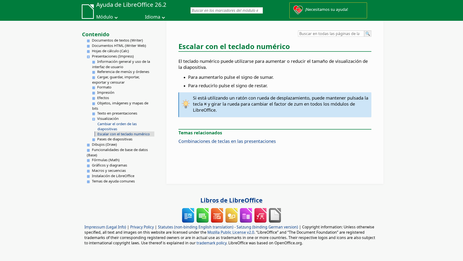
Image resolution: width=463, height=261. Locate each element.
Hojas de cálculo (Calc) (110, 50)
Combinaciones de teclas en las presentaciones (227, 141)
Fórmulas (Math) (106, 159)
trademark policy (211, 243)
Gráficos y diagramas (109, 165)
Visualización (108, 118)
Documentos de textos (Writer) (117, 40)
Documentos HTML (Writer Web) (119, 45)
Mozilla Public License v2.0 (230, 232)
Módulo (104, 17)
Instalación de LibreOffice (113, 175)
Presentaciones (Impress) (113, 56)
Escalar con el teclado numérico (123, 133)
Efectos (103, 97)
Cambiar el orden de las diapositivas (117, 126)
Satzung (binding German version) (267, 227)
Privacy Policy (142, 227)
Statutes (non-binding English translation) (195, 227)
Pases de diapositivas (114, 139)
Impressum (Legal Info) (105, 227)
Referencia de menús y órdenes (123, 71)
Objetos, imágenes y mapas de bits (120, 106)
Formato (104, 87)
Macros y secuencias (109, 170)
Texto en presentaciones (117, 113)
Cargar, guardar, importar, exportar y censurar (116, 79)
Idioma (152, 17)
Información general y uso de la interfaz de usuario (121, 64)
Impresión (105, 92)
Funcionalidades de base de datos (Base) (117, 152)
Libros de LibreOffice (231, 200)
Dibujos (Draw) (104, 144)
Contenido (95, 34)
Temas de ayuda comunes (113, 181)
